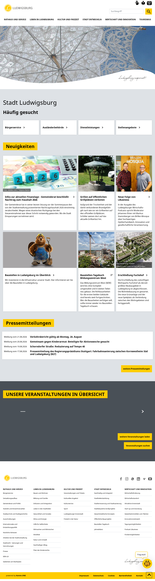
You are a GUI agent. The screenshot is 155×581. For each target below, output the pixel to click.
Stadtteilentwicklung (101, 498)
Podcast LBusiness (131, 529)
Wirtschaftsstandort (132, 498)
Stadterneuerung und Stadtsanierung (107, 503)
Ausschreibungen (9, 519)
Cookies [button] (111, 575)
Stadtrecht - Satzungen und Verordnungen (13, 544)
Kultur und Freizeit (68, 19)
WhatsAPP (133, 479)
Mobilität (36, 534)
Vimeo (144, 479)
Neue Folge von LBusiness (127, 198)
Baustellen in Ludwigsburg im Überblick (28, 275)
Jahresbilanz (98, 529)
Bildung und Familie (40, 498)
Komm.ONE (21, 575)
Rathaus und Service (15, 19)
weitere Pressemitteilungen (136, 368)
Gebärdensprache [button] (137, 2)
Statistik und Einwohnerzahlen (14, 509)
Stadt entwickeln (92, 19)
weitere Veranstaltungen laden (135, 436)
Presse (5, 551)
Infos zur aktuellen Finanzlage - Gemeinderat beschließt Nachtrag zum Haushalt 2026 (37, 198)
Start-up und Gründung (133, 509)
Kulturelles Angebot (71, 498)
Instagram (126, 479)
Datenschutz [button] (98, 575)
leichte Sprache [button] (143, 3)
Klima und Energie (39, 519)
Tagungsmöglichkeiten (133, 524)
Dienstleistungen (90, 127)
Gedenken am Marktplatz (12, 562)
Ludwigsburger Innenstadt (73, 514)
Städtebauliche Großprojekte (104, 509)
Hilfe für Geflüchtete (40, 524)
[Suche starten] (148, 11)
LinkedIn (138, 479)
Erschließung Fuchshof (131, 275)
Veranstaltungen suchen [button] (138, 445)
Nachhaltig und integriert (103, 493)
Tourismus (145, 19)
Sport (66, 509)
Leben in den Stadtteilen (42, 509)
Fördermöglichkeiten (132, 534)
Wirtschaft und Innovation (120, 19)
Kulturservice (68, 503)
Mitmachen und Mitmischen (43, 529)
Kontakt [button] (139, 575)
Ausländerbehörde (53, 127)
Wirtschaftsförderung (132, 493)
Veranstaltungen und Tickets (74, 493)
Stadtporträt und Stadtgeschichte (15, 514)
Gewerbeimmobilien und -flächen (136, 514)
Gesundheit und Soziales (42, 514)
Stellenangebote (127, 127)
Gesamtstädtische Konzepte (104, 514)
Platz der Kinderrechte (41, 550)
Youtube (150, 479)
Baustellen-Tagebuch (101, 524)
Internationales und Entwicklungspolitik (10, 525)
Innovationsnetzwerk (132, 519)
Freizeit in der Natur (71, 519)
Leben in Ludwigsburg (42, 19)
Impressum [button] (84, 575)
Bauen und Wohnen (40, 493)
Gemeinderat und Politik (12, 503)
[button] (18, 8)
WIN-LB (5, 556)
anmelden (70, 575)
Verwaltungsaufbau (10, 498)
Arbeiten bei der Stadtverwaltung (15, 538)
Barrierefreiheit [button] (125, 575)
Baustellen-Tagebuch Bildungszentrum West (93, 276)
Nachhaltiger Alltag (40, 545)
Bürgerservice (13, 127)
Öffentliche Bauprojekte (102, 519)
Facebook (120, 479)
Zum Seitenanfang (149, 575)
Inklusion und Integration (42, 503)
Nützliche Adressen (10, 532)
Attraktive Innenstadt (132, 503)
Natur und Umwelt (40, 540)
